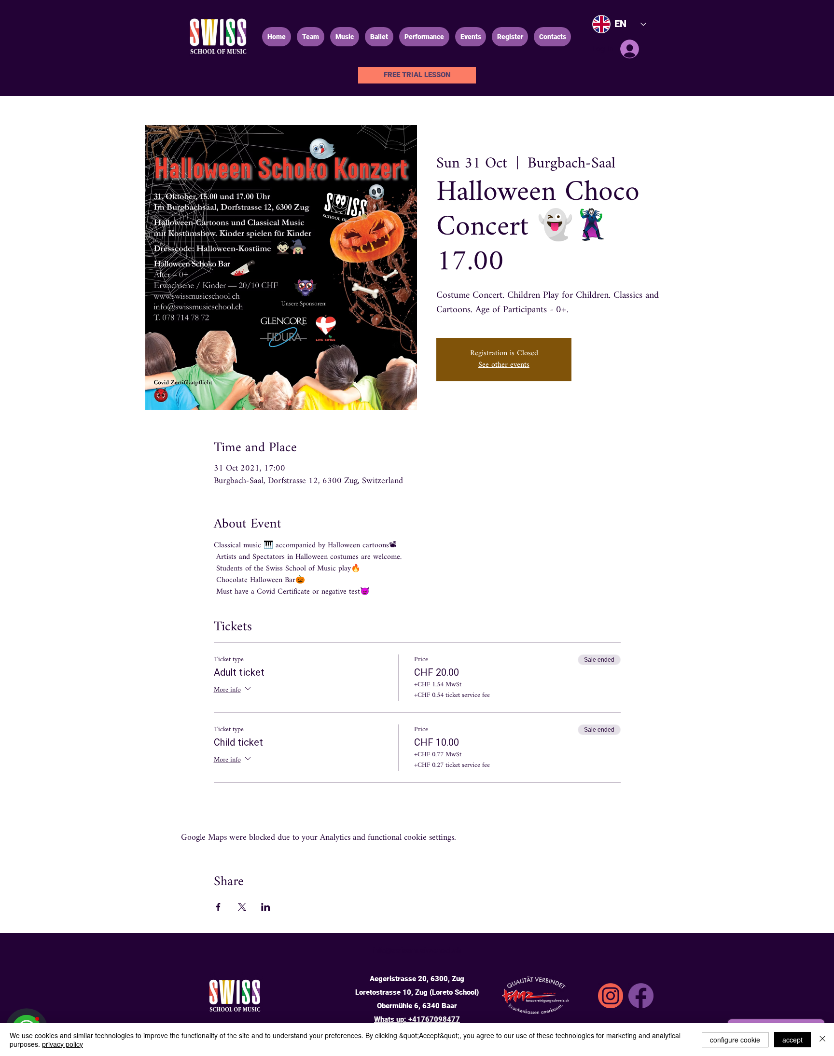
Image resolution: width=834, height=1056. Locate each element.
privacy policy (62, 1044)
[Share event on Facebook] (218, 907)
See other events (503, 365)
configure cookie (735, 1039)
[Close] (822, 1039)
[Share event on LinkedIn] (265, 907)
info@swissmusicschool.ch (417, 950)
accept (792, 1039)
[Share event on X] (242, 907)
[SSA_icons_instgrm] (610, 995)
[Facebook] (640, 995)
